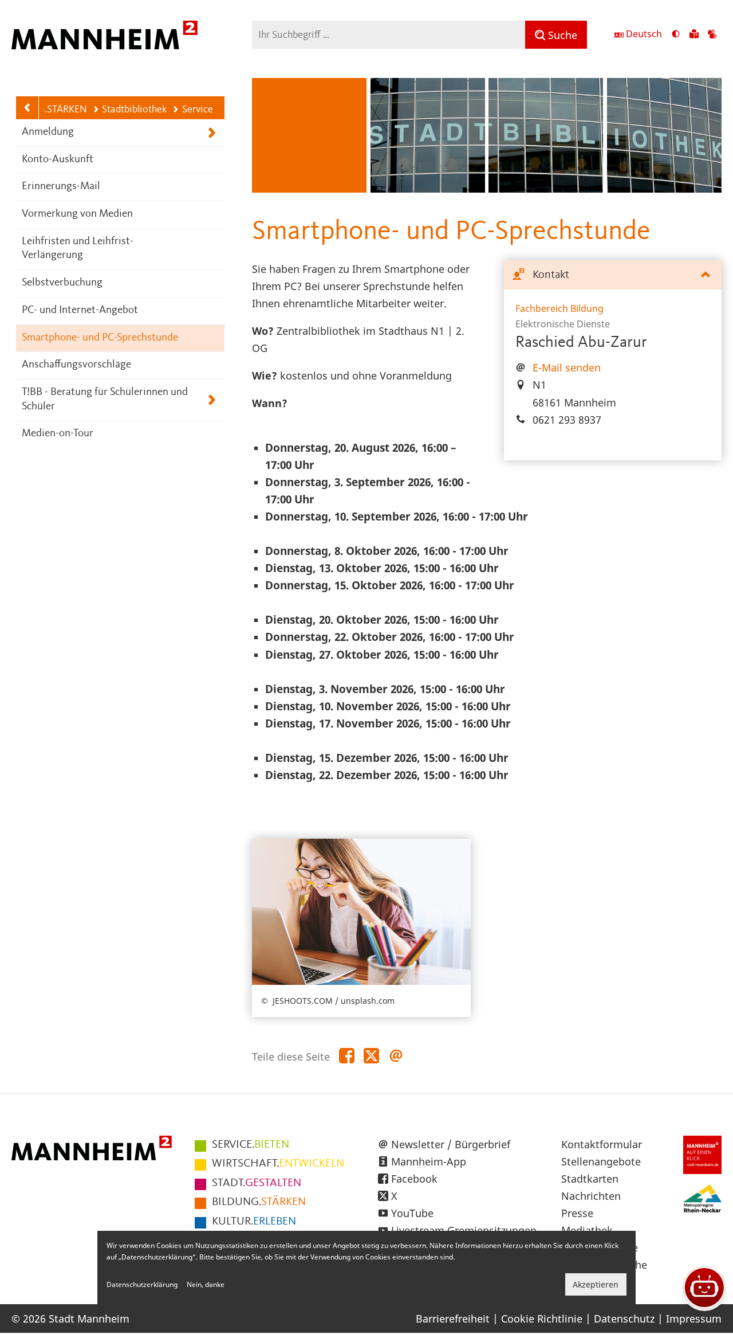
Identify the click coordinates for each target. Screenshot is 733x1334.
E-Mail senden (567, 367)
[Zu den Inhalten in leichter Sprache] (694, 35)
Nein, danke (205, 1284)
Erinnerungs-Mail (61, 186)
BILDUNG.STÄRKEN (44, 109)
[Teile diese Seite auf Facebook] (346, 1056)
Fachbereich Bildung (559, 308)
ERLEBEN (254, 1221)
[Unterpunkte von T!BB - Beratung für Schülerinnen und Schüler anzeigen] (211, 400)
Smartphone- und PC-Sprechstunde (100, 337)
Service (197, 109)
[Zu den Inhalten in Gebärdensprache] (712, 35)
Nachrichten (591, 1196)
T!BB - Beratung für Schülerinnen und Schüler (105, 399)
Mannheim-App (428, 1161)
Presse (577, 1213)
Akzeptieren (595, 1284)
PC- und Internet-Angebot (80, 310)
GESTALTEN (256, 1183)
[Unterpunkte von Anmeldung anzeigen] (211, 132)
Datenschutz (624, 1318)
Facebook (414, 1179)
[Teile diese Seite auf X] (371, 1056)
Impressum (694, 1318)
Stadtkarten (589, 1179)
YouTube (412, 1213)
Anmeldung (48, 132)
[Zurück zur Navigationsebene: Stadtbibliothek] (27, 107)
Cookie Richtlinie (541, 1318)
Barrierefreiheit (453, 1318)
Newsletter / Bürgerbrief (450, 1144)
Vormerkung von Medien (77, 214)
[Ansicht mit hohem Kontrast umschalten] (675, 35)
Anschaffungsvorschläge (76, 364)
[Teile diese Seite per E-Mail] (396, 1056)
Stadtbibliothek (134, 109)
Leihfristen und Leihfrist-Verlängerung (77, 248)
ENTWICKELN (278, 1163)
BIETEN (250, 1145)
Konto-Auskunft (57, 159)
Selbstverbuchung (62, 282)
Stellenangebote (601, 1161)
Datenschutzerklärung (142, 1284)
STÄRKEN (259, 1202)
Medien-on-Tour (57, 433)
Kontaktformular (601, 1144)
